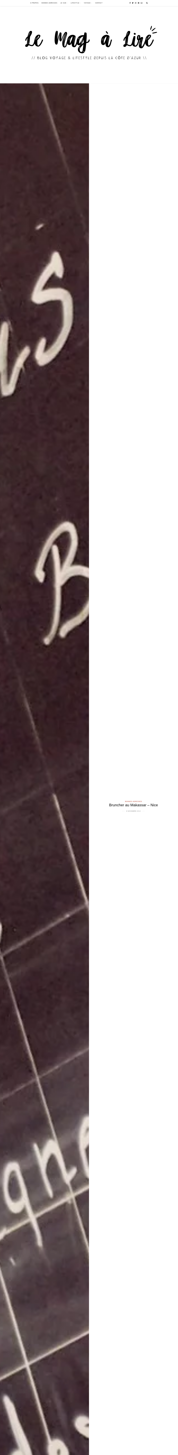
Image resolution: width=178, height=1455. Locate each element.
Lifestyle (75, 3)
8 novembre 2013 (133, 811)
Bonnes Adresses (49, 3)
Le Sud (63, 3)
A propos (34, 3)
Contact (99, 3)
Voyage (87, 3)
